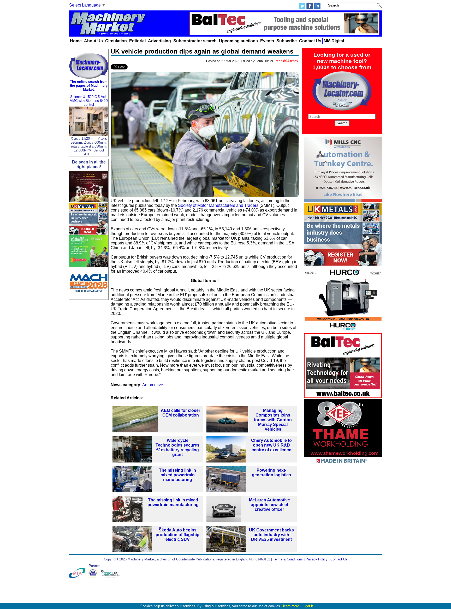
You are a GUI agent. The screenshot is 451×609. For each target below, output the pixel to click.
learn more (291, 606)
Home (76, 41)
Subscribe (286, 41)
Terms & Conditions (288, 559)
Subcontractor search (195, 41)
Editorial (137, 41)
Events (267, 41)
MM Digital (334, 41)
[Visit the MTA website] (78, 577)
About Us (93, 41)
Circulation (116, 41)
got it (309, 606)
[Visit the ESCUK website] (110, 577)
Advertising (159, 41)
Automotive (152, 385)
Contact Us (310, 41)
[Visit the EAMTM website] (94, 577)
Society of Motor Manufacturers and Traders (218, 205)
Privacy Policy (317, 559)
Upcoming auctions (238, 41)
